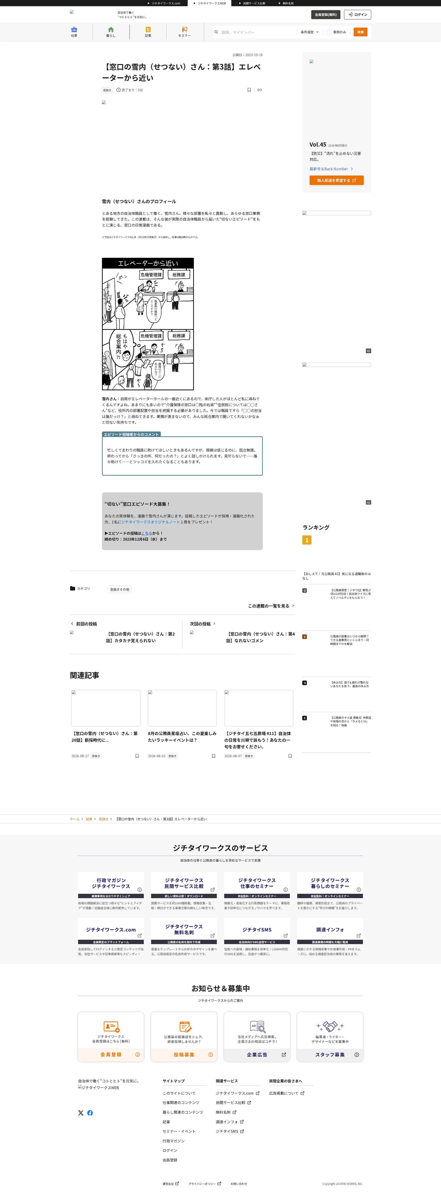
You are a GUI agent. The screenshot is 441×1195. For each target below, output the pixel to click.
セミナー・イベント (179, 1131)
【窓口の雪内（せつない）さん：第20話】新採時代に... (104, 736)
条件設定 (307, 32)
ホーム (74, 819)
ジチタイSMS (227, 1131)
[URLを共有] (259, 90)
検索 (360, 32)
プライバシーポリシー (202, 1184)
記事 (89, 819)
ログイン (360, 14)
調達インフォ (227, 1121)
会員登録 (170, 1160)
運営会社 (168, 1184)
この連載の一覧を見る (268, 606)
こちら (146, 533)
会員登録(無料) (326, 14)
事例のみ (339, 32)
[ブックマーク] (249, 90)
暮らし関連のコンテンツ (183, 1112)
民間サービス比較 (254, 3)
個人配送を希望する (333, 180)
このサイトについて (179, 1093)
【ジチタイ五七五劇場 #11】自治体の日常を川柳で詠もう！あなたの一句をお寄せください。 (257, 739)
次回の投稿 (200, 624)
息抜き (103, 819)
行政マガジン (174, 1141)
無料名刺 (288, 3)
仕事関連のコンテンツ (181, 1102)
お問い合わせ (239, 1184)
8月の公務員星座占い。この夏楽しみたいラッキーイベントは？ (182, 736)
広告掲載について (284, 1093)
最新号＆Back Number (329, 168)
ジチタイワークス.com (166, 3)
